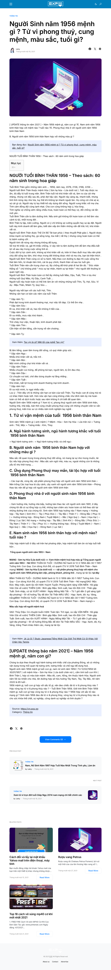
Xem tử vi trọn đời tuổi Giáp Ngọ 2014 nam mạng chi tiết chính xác (48, 795)
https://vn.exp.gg (29, 708)
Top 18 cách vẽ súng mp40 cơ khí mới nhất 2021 (31, 915)
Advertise (64, 962)
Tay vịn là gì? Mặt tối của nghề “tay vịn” (44, 342)
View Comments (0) (54, 739)
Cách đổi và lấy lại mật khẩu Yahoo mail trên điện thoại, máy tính (29, 860)
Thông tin (13, 16)
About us (46, 962)
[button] (10, 4)
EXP (51, 956)
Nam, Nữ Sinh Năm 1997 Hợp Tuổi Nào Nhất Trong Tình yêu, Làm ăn (60, 765)
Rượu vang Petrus (69, 857)
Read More (44, 877)
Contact (55, 962)
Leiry (18, 49)
